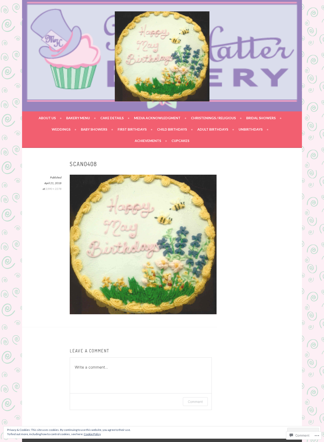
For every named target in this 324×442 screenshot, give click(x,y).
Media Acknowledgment (157, 118)
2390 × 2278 (53, 189)
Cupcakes (180, 141)
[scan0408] (143, 312)
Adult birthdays (212, 129)
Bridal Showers (261, 118)
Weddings (61, 129)
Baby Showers (94, 129)
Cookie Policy (92, 434)
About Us (47, 118)
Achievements (148, 141)
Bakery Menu (78, 118)
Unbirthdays (251, 129)
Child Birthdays (172, 129)
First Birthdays (132, 129)
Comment (195, 402)
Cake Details (112, 118)
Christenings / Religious (213, 118)
